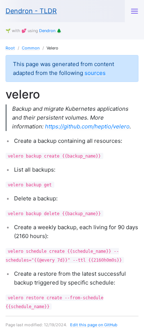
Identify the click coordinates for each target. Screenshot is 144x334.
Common (31, 48)
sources (95, 72)
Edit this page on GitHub (93, 324)
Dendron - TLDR (31, 11)
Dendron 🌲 (50, 30)
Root (10, 48)
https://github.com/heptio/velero (87, 126)
